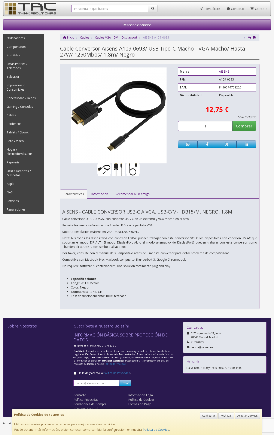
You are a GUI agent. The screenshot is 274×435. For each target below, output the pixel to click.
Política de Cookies (156, 430)
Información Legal (140, 395)
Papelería (13, 162)
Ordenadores (16, 38)
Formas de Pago (139, 404)
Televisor (13, 77)
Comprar (244, 126)
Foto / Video (15, 141)
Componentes (16, 47)
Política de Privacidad (115, 363)
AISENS (224, 71)
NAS (10, 192)
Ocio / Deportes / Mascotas (19, 173)
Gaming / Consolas (20, 107)
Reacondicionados (137, 24)
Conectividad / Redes (21, 98)
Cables (11, 115)
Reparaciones (16, 209)
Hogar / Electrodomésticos (20, 151)
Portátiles (13, 55)
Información (99, 194)
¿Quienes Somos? (85, 409)
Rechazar (226, 415)
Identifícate (212, 9)
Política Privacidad (85, 400)
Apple (10, 184)
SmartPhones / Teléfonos (17, 66)
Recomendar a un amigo (132, 194)
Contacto (237, 9)
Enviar (125, 383)
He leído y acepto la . (104, 373)
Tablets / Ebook (17, 132)
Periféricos (14, 124)
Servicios (13, 201)
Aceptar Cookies (247, 415)
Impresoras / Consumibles (15, 87)
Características (74, 194)
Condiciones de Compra (90, 404)
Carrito (259, 9)
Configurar (208, 415)
